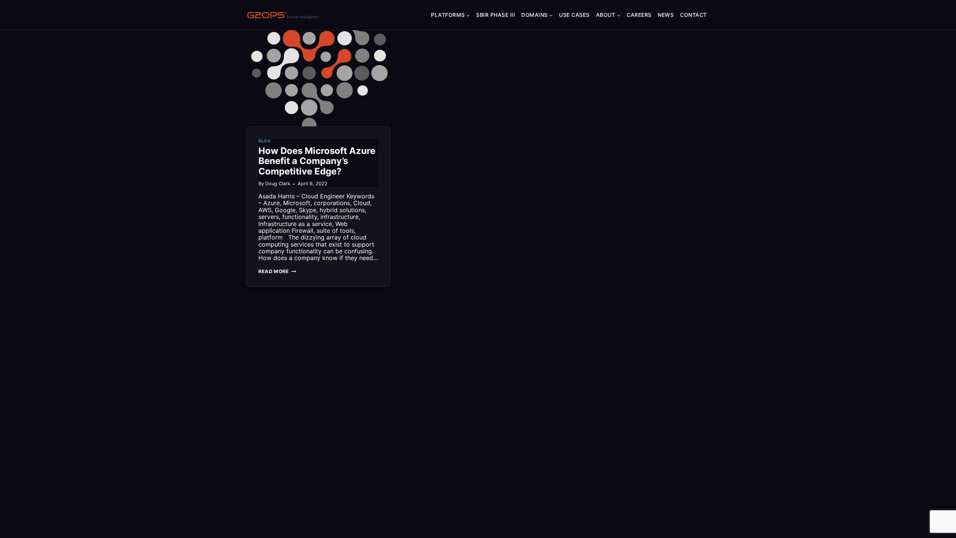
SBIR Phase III (495, 15)
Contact (693, 15)
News (666, 15)
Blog (264, 140)
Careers (639, 15)
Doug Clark (277, 183)
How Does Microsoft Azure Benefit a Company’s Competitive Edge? (316, 161)
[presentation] (318, 78)
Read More (277, 271)
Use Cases (574, 15)
